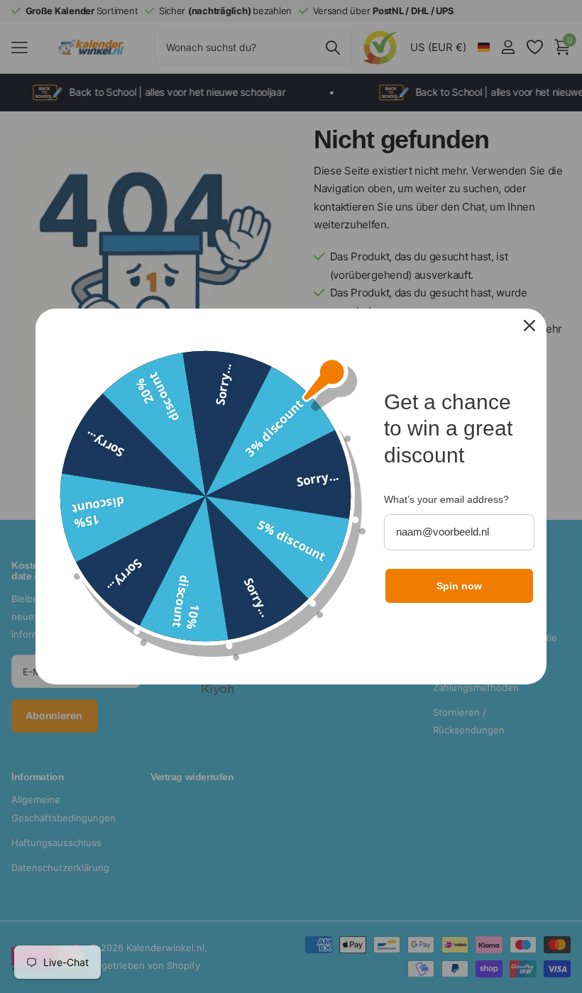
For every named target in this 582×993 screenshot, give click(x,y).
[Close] (529, 326)
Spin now (459, 586)
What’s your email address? (446, 499)
